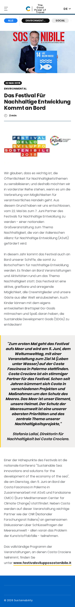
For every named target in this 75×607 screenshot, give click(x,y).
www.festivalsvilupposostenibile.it (42, 563)
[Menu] (6, 8)
